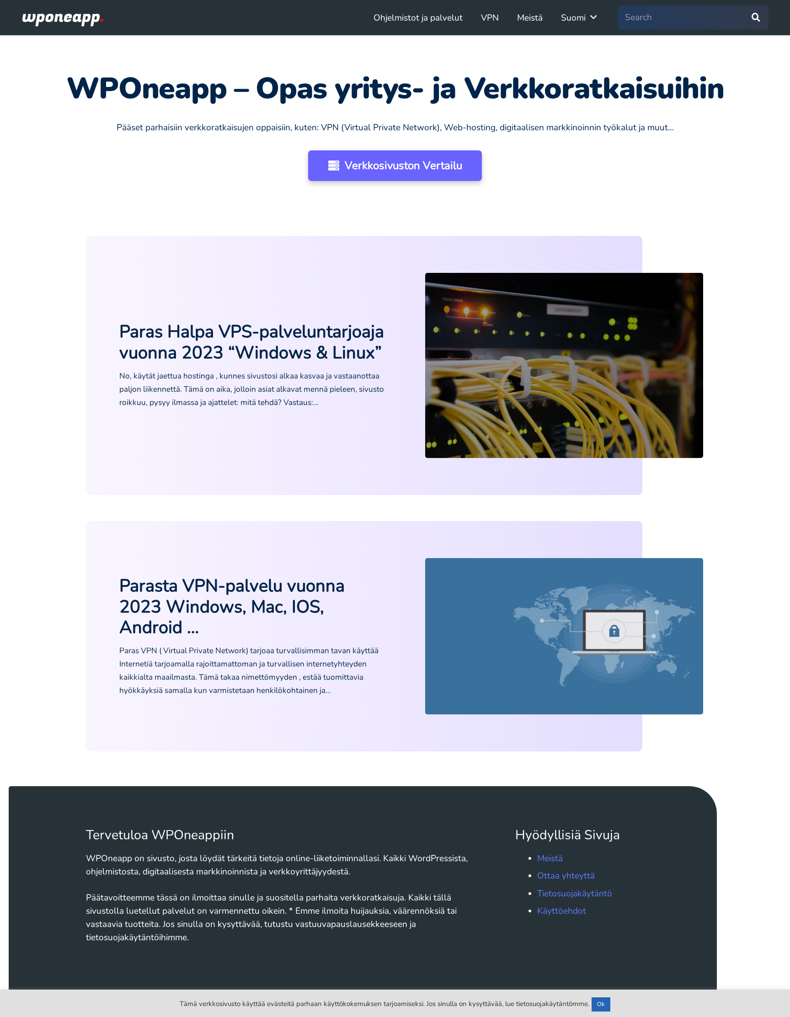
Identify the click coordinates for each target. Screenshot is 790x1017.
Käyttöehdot (561, 911)
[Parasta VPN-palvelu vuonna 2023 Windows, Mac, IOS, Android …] (564, 636)
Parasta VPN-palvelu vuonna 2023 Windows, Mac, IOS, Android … (232, 606)
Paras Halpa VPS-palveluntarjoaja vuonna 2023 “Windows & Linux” (251, 342)
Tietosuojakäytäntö (574, 894)
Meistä (550, 858)
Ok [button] (601, 1004)
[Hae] (756, 17)
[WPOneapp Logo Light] (63, 18)
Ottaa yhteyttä (566, 876)
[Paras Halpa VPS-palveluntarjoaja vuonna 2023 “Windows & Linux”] (564, 365)
